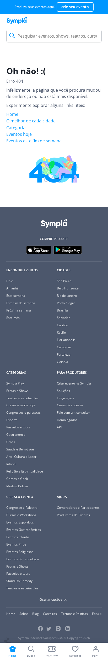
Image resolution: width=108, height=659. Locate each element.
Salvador (63, 317)
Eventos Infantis (17, 537)
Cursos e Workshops (21, 515)
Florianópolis (66, 340)
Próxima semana (18, 310)
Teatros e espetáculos (22, 398)
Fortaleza (64, 354)
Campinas (64, 347)
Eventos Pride (16, 544)
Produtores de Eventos (73, 515)
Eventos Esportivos (20, 522)
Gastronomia (15, 434)
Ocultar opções (51, 599)
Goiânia (62, 362)
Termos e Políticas (74, 613)
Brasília (62, 310)
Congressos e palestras (23, 412)
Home (12, 114)
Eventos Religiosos (19, 551)
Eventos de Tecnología (22, 559)
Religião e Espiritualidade (24, 471)
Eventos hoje (19, 134)
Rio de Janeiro (67, 295)
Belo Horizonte (68, 288)
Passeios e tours (18, 427)
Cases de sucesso (70, 405)
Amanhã (12, 288)
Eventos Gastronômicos (23, 529)
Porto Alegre (66, 303)
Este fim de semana (20, 303)
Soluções (63, 390)
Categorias (17, 128)
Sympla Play (15, 383)
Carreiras (50, 613)
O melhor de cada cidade (31, 121)
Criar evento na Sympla (74, 383)
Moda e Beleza (17, 486)
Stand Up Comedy (19, 581)
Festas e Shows (17, 390)
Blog (35, 613)
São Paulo (64, 281)
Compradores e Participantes (78, 507)
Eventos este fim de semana (34, 141)
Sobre (23, 613)
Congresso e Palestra (21, 507)
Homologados (67, 420)
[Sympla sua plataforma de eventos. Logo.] (16, 20)
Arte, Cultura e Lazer (21, 456)
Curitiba (62, 325)
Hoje (9, 281)
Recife (61, 332)
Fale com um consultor (73, 412)
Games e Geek (17, 478)
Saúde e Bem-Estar (20, 449)
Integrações (65, 398)
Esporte (12, 420)
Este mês (13, 317)
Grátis (10, 442)
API (59, 427)
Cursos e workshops (21, 405)
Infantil (11, 464)
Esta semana (15, 295)
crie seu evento (75, 6)
